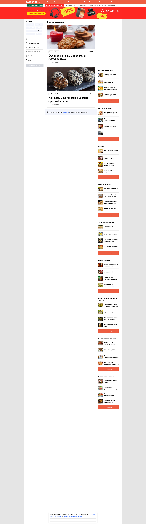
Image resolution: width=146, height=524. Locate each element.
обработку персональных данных (72, 516)
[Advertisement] (108, 43)
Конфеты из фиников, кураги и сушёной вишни (68, 99)
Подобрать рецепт (34, 65)
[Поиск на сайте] (111, 2)
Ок (73, 520)
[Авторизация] (118, 2)
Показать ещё (108, 100)
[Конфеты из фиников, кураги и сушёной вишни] (71, 79)
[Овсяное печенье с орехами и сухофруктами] (71, 37)
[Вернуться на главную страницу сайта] (31, 2)
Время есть (65, 112)
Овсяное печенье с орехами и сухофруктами (67, 57)
